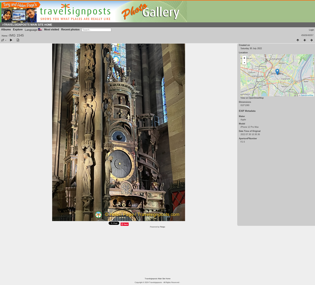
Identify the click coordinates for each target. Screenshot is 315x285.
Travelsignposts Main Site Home (157, 279)
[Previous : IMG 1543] (304, 40)
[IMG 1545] (277, 72)
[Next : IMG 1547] (311, 40)
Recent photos (70, 29)
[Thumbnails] (297, 40)
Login (311, 30)
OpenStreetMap (307, 95)
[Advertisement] (157, 253)
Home (4, 36)
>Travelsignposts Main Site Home (27, 24)
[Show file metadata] (17, 40)
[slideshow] (11, 40)
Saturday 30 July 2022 (251, 48)
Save (126, 224)
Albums (6, 29)
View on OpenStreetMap (252, 98)
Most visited (51, 29)
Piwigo (162, 227)
